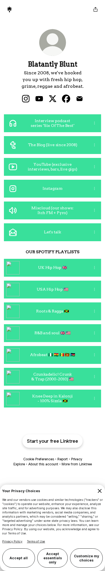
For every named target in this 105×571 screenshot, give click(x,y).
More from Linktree (77, 464)
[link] (25, 98)
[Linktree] (9, 9)
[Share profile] (95, 9)
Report (62, 459)
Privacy (76, 459)
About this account (43, 464)
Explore (19, 464)
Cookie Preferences (38, 459)
